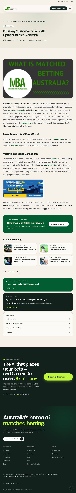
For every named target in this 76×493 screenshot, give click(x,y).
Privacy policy (56, 450)
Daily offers (6, 457)
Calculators (6, 460)
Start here (6, 450)
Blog (4, 464)
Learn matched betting (58, 8)
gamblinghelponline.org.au (10, 476)
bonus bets (58, 139)
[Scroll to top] (71, 488)
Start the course (58, 224)
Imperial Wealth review (33, 464)
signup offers (27, 123)
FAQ (71, 1)
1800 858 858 (51, 474)
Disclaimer (55, 454)
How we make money (58, 457)
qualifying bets (50, 165)
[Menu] (70, 8)
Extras (29, 460)
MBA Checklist (63, 1)
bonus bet (15, 146)
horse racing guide (18, 110)
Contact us (30, 454)
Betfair (54, 159)
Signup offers (7, 454)
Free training (31, 450)
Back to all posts (13, 272)
